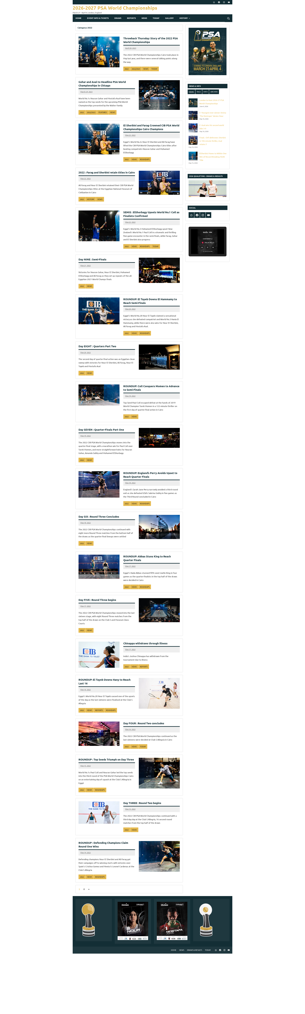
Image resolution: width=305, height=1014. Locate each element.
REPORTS (131, 18)
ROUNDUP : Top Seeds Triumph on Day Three (106, 759)
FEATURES (103, 112)
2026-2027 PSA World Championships (115, 8)
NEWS (144, 18)
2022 (127, 69)
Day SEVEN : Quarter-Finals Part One (101, 429)
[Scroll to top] (300, 1009)
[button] (202, 247)
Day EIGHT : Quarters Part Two (97, 346)
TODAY (156, 18)
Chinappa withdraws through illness (145, 643)
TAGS (199, 92)
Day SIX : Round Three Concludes (99, 516)
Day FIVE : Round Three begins (97, 599)
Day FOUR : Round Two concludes (143, 723)
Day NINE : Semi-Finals (92, 259)
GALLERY (169, 18)
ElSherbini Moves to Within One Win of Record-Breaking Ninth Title (212, 156)
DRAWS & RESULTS (194, 950)
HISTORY (183, 18)
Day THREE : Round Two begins (142, 803)
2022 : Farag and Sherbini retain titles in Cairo (107, 172)
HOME (78, 18)
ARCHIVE (214, 92)
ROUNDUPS (145, 159)
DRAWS (117, 18)
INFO (205, 92)
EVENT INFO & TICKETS (98, 18)
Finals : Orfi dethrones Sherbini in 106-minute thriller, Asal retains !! (212, 140)
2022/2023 (136, 69)
